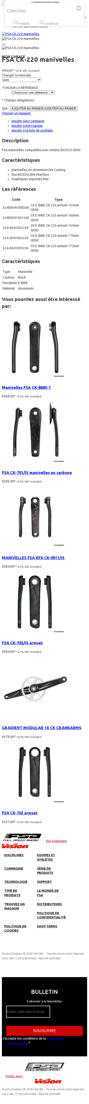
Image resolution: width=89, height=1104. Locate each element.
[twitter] (28, 947)
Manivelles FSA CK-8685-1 (26, 387)
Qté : (5, 108)
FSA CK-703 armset (19, 813)
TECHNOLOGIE (15, 881)
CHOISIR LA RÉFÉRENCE (20, 88)
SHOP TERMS (47, 926)
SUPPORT (44, 881)
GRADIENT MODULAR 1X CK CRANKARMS (41, 728)
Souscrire (44, 1031)
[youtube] (37, 947)
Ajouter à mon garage (27, 126)
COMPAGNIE (13, 868)
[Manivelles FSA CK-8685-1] (35, 378)
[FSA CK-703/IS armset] (35, 634)
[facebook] (19, 947)
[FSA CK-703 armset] (35, 804)
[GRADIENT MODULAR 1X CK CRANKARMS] (35, 719)
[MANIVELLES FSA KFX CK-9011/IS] (35, 549)
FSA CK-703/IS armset (22, 643)
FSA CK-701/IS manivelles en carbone (37, 473)
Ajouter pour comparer (28, 121)
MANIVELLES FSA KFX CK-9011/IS (33, 558)
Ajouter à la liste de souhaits (32, 130)
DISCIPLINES (13, 855)
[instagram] (10, 947)
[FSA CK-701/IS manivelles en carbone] (35, 464)
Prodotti (23, 23)
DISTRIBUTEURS (49, 904)
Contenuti (51, 23)
